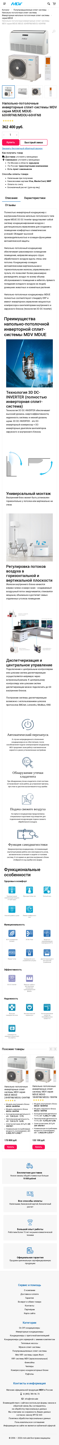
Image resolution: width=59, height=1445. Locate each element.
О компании (29, 1290)
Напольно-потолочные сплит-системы (19, 13)
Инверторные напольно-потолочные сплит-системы (25, 15)
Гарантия (29, 1298)
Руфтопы (29, 1374)
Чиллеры (29, 1366)
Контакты (29, 1305)
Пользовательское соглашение (29, 1422)
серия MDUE (7, 18)
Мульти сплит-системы (29, 1347)
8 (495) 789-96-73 (31, 1394)
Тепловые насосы (29, 1343)
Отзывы (10, 205)
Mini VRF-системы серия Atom (29, 1355)
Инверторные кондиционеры (29, 1332)
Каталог (5, 10)
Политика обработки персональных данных (29, 1418)
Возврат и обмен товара (29, 1302)
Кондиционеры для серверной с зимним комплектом (29, 1339)
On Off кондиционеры (29, 1328)
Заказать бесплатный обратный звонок (22, 148)
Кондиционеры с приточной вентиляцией (29, 1335)
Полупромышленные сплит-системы (30, 10)
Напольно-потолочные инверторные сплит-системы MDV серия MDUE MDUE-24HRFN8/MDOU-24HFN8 (17, 1092)
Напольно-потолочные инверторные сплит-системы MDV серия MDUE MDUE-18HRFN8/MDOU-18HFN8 (45, 1092)
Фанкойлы (30, 1362)
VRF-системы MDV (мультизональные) (29, 1358)
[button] (54, 3)
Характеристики (34, 198)
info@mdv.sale (31, 1399)
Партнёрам (29, 1309)
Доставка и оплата (29, 1294)
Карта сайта (29, 1313)
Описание (11, 198)
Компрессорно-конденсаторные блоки (29, 1370)
